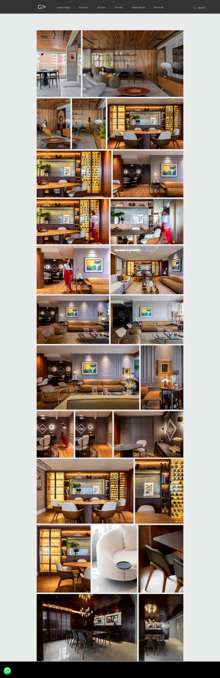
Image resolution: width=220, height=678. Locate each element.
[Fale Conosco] (7, 671)
